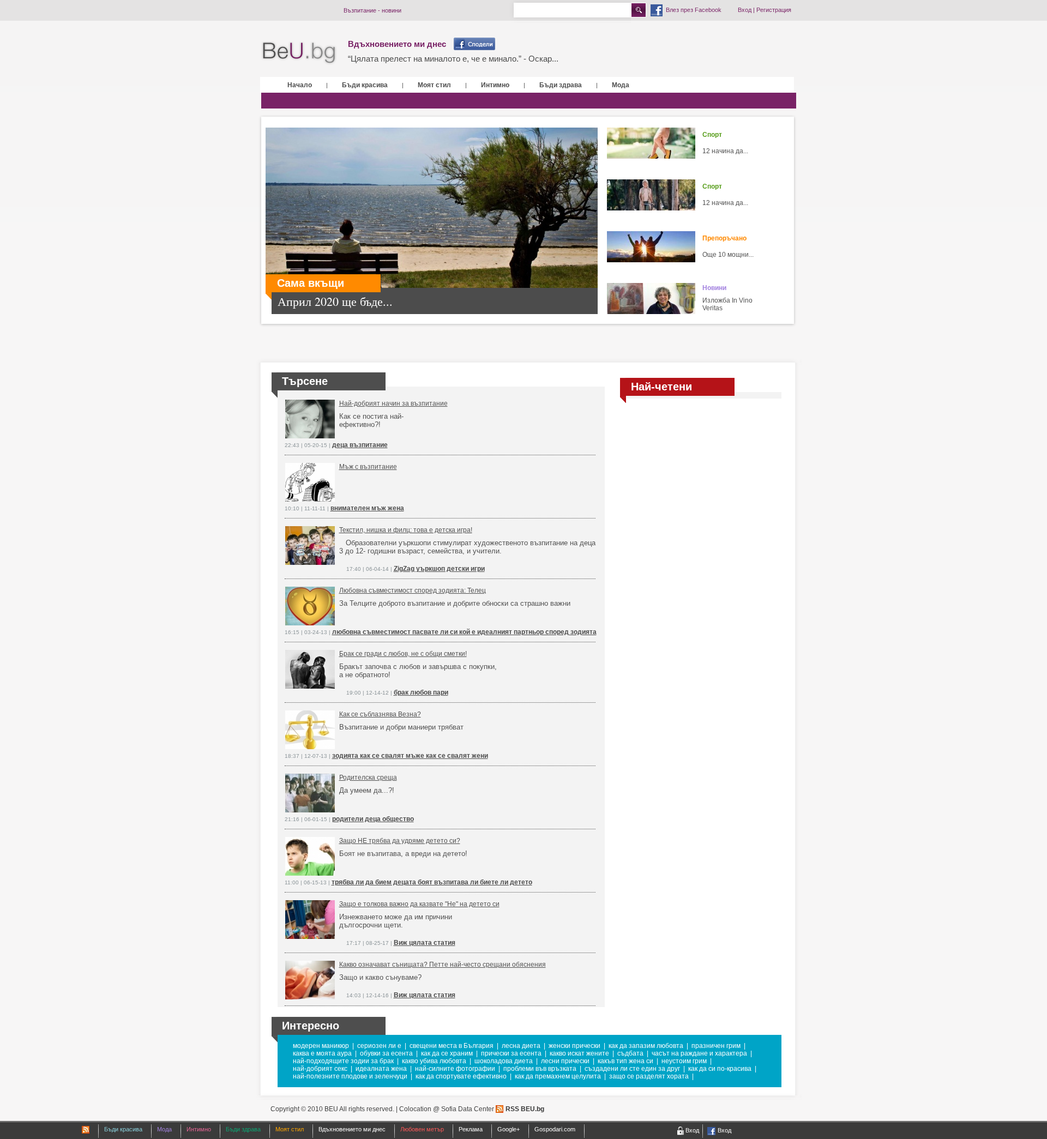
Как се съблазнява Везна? (380, 714)
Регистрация (773, 10)
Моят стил (434, 85)
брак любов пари (421, 692)
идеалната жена (381, 1068)
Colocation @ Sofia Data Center (446, 1109)
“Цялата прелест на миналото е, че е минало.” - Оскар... (453, 58)
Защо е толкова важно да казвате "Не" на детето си (419, 904)
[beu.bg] (299, 53)
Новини (714, 288)
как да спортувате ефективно (461, 1076)
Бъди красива (365, 85)
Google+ (508, 1129)
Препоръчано (724, 238)
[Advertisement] (701, 477)
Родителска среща (368, 777)
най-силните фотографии (455, 1068)
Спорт (712, 134)
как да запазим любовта (646, 1046)
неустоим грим (684, 1061)
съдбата (630, 1053)
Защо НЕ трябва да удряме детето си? (399, 841)
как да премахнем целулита (558, 1076)
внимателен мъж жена (367, 508)
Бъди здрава (560, 85)
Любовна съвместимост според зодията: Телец (412, 590)
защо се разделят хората (649, 1076)
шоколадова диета (503, 1061)
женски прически (574, 1046)
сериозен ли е (379, 1046)
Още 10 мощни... (728, 254)
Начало (299, 85)
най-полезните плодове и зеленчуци (350, 1076)
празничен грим (716, 1046)
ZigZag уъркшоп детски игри (439, 568)
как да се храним (447, 1053)
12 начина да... (725, 151)
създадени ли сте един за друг (632, 1068)
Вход (744, 10)
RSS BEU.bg (525, 1109)
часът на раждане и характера (699, 1053)
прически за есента (511, 1053)
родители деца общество (373, 819)
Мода (620, 85)
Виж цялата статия (424, 943)
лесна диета (521, 1046)
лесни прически (565, 1061)
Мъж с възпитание (368, 467)
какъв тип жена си (625, 1061)
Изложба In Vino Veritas (727, 304)
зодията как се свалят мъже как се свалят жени (410, 756)
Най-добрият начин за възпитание (393, 403)
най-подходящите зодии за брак (343, 1061)
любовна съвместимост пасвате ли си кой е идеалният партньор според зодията (464, 632)
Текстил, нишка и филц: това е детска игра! (405, 530)
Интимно (495, 85)
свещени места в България (452, 1046)
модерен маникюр (321, 1046)
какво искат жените (579, 1053)
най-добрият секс (320, 1068)
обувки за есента (386, 1053)
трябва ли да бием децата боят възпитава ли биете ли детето (432, 882)
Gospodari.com (554, 1129)
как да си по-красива (719, 1068)
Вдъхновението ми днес (397, 44)
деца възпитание (360, 445)
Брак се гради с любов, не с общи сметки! (403, 654)
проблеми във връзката (539, 1068)
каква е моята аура (322, 1053)
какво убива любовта (434, 1061)
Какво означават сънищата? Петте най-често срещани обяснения (442, 964)
